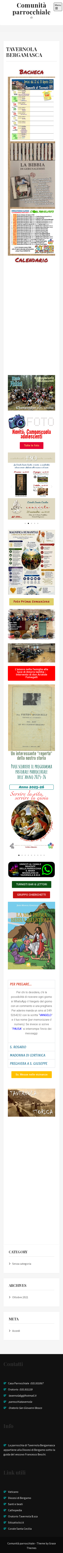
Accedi (16, 1331)
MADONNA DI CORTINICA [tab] (27, 1055)
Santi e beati (15, 1504)
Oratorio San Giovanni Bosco (25, 1408)
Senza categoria (21, 1264)
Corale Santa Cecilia (20, 1529)
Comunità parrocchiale (31, 8)
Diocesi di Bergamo (19, 1498)
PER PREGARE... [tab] (21, 984)
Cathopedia (15, 1510)
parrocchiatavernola (20, 1402)
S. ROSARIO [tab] (18, 1047)
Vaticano (13, 1492)
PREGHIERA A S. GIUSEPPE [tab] (28, 1063)
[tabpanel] (31, 1015)
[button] (11, 486)
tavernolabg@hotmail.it (22, 1395)
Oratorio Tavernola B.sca (23, 1516)
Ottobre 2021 (20, 1297)
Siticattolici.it (16, 1522)
